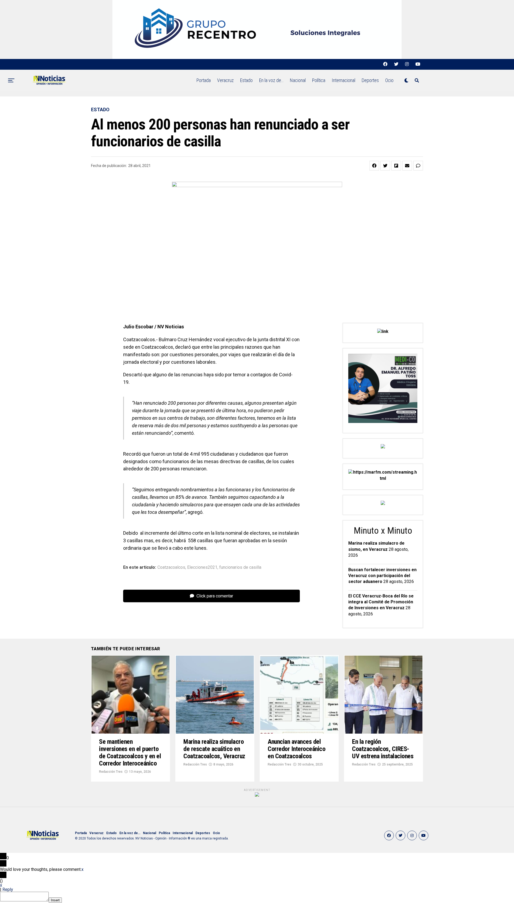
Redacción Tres (111, 772)
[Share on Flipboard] (396, 165)
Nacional (298, 80)
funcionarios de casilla (240, 567)
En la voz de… (271, 80)
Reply (7, 889)
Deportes (370, 80)
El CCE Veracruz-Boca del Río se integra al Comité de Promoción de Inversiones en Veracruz (381, 602)
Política (318, 80)
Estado (246, 80)
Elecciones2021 (202, 567)
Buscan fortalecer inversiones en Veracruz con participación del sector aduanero (382, 575)
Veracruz (225, 80)
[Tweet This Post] (385, 165)
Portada (203, 80)
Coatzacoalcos (171, 567)
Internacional (343, 80)
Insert (55, 900)
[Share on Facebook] (374, 165)
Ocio (389, 80)
